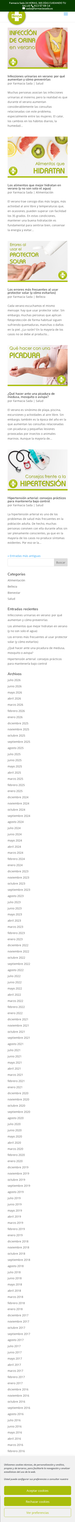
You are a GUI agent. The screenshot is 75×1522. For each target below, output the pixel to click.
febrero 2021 (16, 1081)
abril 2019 (14, 1216)
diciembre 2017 (18, 1315)
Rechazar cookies (37, 1502)
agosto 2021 (16, 1044)
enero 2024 (15, 865)
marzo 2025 (15, 779)
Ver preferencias (37, 1513)
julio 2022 (14, 976)
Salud (39, 83)
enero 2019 (15, 1235)
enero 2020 (15, 1161)
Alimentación (44, 192)
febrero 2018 (16, 1303)
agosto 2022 (16, 970)
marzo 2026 (15, 705)
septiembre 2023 (19, 890)
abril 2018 (14, 1290)
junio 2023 (15, 908)
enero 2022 (15, 1013)
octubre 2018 (16, 1253)
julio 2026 (14, 680)
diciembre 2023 (18, 871)
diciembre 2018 (18, 1241)
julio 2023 (14, 902)
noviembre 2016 (18, 1395)
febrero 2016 (16, 1451)
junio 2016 (15, 1426)
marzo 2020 (15, 1149)
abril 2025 (14, 772)
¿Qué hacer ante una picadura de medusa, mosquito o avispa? (31, 395)
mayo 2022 (15, 988)
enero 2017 (15, 1383)
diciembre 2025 (18, 723)
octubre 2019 (16, 1180)
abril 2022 (14, 995)
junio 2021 (15, 1056)
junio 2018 (15, 1278)
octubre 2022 (16, 957)
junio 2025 (15, 760)
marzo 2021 (15, 1075)
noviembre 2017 (18, 1321)
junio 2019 (15, 1204)
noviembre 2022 (18, 951)
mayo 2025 (15, 766)
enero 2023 (15, 939)
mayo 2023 (15, 914)
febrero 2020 (16, 1155)
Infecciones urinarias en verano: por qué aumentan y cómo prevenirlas (36, 78)
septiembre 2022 (19, 964)
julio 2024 (14, 828)
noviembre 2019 (18, 1173)
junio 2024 (15, 834)
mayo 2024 (15, 840)
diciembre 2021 (18, 1019)
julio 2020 (14, 1124)
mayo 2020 (15, 1136)
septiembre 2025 (19, 742)
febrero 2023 (16, 933)
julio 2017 (14, 1346)
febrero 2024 (16, 859)
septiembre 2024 (19, 816)
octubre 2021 (16, 1032)
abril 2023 (14, 920)
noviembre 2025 (18, 729)
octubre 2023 (16, 883)
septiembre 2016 (19, 1408)
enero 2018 (15, 1309)
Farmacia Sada (23, 83)
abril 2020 (14, 1143)
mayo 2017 (15, 1358)
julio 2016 (14, 1420)
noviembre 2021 (18, 1025)
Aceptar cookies (37, 1491)
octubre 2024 (16, 809)
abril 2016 (14, 1438)
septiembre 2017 (19, 1334)
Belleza (40, 297)
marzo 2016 (15, 1445)
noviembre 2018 (18, 1247)
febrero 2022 (16, 1007)
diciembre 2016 (18, 1389)
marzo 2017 (15, 1371)
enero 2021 (15, 1087)
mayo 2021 (15, 1062)
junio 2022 (15, 982)
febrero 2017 (16, 1377)
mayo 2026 (15, 692)
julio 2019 (14, 1198)
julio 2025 (14, 754)
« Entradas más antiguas (24, 556)
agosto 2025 (16, 748)
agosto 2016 (16, 1414)
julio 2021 (14, 1050)
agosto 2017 (16, 1340)
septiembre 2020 (19, 1112)
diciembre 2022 (18, 945)
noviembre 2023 (18, 877)
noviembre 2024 (18, 803)
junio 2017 (15, 1352)
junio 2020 (15, 1130)
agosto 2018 (16, 1266)
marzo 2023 (15, 927)
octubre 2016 (16, 1401)
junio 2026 (15, 686)
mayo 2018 (15, 1284)
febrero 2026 (16, 711)
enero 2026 (15, 717)
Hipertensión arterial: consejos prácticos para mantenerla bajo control (37, 499)
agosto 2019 (16, 1192)
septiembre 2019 (19, 1186)
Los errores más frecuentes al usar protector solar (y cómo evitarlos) (33, 291)
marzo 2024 (15, 853)
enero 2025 (15, 791)
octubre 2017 (16, 1328)
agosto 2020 (16, 1118)
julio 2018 (14, 1272)
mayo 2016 (15, 1432)
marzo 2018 (15, 1297)
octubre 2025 (16, 735)
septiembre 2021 (19, 1038)
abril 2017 (14, 1365)
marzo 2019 (15, 1223)
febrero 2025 (16, 785)
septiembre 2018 (19, 1260)
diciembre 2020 (18, 1093)
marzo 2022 (15, 1001)
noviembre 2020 (18, 1099)
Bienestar (14, 593)
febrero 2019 (16, 1229)
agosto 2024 (16, 822)
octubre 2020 (16, 1105)
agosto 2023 (16, 896)
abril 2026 (14, 698)
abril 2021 (14, 1068)
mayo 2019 (15, 1210)
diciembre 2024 (18, 797)
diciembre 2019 (18, 1167)
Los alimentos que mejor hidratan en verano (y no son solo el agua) (34, 187)
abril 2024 (14, 847)
